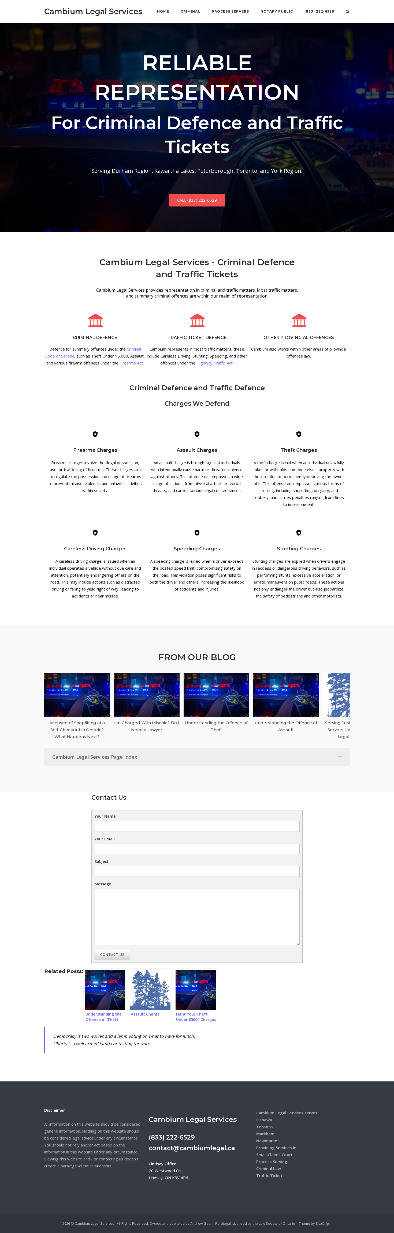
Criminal (190, 11)
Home (163, 11)
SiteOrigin (324, 1223)
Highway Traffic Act (214, 363)
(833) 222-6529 (319, 11)
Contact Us (112, 954)
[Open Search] (347, 12)
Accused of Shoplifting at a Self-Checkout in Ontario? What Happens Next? (77, 729)
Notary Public (277, 11)
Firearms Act (131, 363)
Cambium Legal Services (93, 11)
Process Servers (230, 11)
